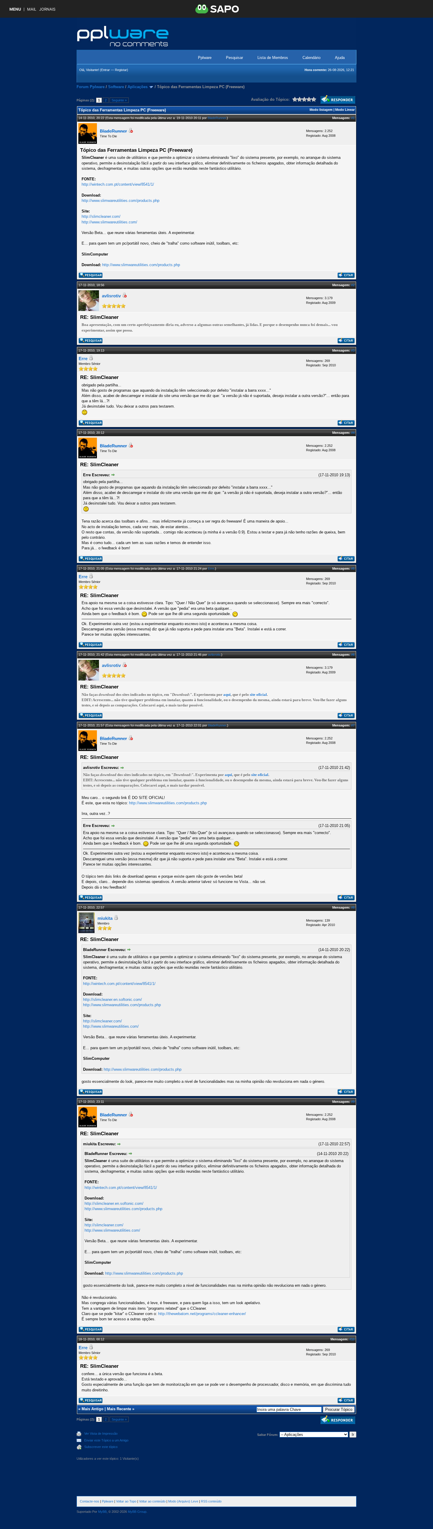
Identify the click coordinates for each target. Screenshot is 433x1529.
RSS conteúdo (211, 1501)
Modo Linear (345, 109)
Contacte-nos (89, 1501)
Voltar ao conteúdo (152, 1501)
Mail (31, 9)
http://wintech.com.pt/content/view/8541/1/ (118, 184)
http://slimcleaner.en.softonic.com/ (112, 999)
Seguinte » (119, 100)
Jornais (47, 9)
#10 (352, 1339)
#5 (353, 568)
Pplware (204, 57)
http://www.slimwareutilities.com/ (109, 222)
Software (116, 87)
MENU (15, 9)
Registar (121, 70)
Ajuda (340, 57)
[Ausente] (130, 131)
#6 (353, 654)
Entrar (105, 70)
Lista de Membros (272, 57)
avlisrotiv (111, 295)
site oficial (258, 694)
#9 (353, 1101)
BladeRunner (217, 118)
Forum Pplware (91, 87)
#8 (353, 907)
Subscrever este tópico (101, 1447)
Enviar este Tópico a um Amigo (106, 1440)
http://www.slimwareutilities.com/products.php (120, 200)
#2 (353, 285)
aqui (227, 694)
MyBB (102, 1511)
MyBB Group (137, 1511)
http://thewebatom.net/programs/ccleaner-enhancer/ (202, 1313)
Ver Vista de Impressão (101, 1433)
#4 (353, 432)
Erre (83, 358)
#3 (353, 350)
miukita (105, 918)
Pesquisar (234, 57)
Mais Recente (119, 1409)
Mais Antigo (92, 1409)
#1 (353, 118)
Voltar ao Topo (126, 1501)
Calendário (311, 57)
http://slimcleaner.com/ (101, 216)
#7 (353, 725)
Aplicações (138, 87)
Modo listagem (321, 109)
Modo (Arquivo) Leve (183, 1501)
